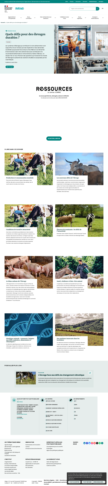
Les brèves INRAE (9, 471)
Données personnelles (67, 480)
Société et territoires (10, 455)
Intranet (85, 1)
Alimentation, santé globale (12, 446)
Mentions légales (49, 480)
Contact (46, 484)
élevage (8, 42)
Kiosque (101, 1)
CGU (57, 480)
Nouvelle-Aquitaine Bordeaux (54, 420)
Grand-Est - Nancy (51, 411)
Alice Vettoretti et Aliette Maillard (28, 399)
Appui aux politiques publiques (55, 450)
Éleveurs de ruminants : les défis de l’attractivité (69, 230)
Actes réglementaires (11, 469)
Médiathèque (93, 1)
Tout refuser (87, 482)
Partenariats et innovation (33, 445)
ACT (75, 401)
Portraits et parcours (10, 467)
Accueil (3, 22)
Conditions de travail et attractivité (18, 229)
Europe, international (10, 463)
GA (75, 411)
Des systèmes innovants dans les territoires (68, 339)
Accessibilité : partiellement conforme (55, 482)
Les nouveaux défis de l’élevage (68, 178)
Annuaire (78, 1)
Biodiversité (8, 448)
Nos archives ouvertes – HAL (12, 473)
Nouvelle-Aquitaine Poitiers (53, 423)
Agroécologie (8, 445)
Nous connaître (28, 17)
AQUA (75, 404)
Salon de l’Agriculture (52, 462)
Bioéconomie (8, 450)
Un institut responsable (11, 465)
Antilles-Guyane (50, 401)
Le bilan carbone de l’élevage (16, 281)
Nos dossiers (29, 467)
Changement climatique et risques (12, 452)
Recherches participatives (54, 463)
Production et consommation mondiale (20, 178)
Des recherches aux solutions (45, 17)
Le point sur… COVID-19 (32, 462)
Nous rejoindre (79, 17)
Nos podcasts (29, 465)
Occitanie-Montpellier (52, 427)
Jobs (66, 1)
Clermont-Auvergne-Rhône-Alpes (55, 408)
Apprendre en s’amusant (32, 463)
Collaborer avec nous (64, 17)
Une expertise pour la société (55, 446)
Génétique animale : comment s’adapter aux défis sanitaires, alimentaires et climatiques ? (20, 340)
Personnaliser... (99, 482)
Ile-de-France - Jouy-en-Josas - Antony (54, 416)
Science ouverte (51, 465)
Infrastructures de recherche (34, 448)
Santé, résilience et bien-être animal (69, 281)
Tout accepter (74, 482)
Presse (72, 1)
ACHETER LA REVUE (54, 138)
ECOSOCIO (77, 408)
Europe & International (95, 17)
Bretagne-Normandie (52, 404)
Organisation (8, 462)
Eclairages (49, 448)
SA (75, 418)
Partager (10, 66)
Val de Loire (49, 430)
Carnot (27, 446)
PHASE (75, 415)
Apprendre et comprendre (11, 17)
